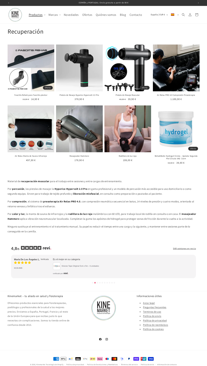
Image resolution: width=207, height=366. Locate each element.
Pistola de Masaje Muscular (128, 95)
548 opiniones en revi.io (184, 248)
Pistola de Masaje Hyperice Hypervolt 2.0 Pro (79, 95)
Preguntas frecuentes (154, 307)
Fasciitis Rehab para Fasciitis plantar (30, 95)
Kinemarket (40, 364)
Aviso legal (149, 303)
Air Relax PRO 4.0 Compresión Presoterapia (176, 95)
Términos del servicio (129, 364)
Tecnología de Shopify (54, 364)
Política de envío (152, 316)
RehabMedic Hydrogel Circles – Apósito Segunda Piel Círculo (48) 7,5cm (176, 157)
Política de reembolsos (155, 324)
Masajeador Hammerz (79, 156)
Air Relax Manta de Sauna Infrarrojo (31, 156)
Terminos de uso (152, 311)
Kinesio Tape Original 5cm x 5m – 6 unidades (80, 266)
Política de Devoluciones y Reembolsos (102, 364)
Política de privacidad (155, 320)
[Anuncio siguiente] (198, 3)
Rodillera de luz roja (128, 156)
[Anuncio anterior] (8, 3)
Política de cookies (153, 329)
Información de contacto (167, 364)
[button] (37, 15)
